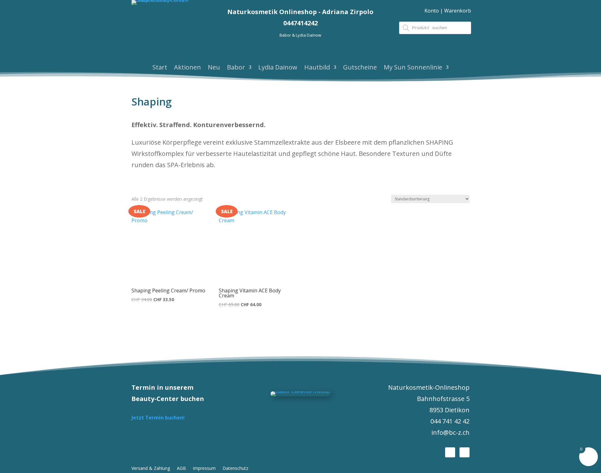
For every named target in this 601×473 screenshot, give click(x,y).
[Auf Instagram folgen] (465, 452)
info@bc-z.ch (450, 432)
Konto (431, 10)
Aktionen (187, 68)
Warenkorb (457, 10)
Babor (236, 68)
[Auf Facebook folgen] (450, 452)
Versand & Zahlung (150, 468)
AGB (181, 468)
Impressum (204, 468)
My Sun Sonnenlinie (413, 68)
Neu (214, 68)
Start (159, 68)
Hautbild (317, 68)
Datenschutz (235, 468)
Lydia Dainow (277, 68)
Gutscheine (360, 68)
